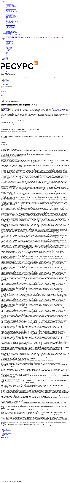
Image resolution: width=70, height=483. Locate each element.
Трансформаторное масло (12, 12)
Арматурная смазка (10, 17)
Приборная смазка (10, 25)
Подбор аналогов (7, 33)
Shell (7, 52)
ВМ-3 (57, 110)
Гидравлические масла (11, 6)
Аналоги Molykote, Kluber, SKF (13, 36)
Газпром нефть (9, 41)
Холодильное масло (10, 15)
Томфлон (8, 49)
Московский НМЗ (10, 45)
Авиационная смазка (11, 16)
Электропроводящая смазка (12, 28)
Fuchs (7, 55)
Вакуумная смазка (10, 20)
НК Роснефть (9, 47)
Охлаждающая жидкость (11, 31)
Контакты (5, 59)
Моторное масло (10, 10)
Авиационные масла (11, 2)
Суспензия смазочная (11, 30)
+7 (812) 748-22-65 (5, 73)
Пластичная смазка (10, 23)
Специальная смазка (11, 27)
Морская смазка (9, 22)
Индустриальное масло (11, 7)
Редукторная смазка (10, 26)
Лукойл (8, 44)
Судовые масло (9, 4)
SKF (7, 53)
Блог (4, 38)
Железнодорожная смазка (12, 21)
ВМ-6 (67, 110)
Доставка (5, 58)
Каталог (5, 1)
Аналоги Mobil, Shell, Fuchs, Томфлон (15, 34)
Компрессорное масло (11, 9)
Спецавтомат (9, 48)
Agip (7, 57)
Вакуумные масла (10, 5)
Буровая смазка (9, 18)
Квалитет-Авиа (9, 43)
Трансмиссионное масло (11, 11)
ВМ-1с (51, 110)
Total (7, 54)
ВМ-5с (64, 110)
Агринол (8, 42)
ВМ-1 (54, 110)
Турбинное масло (10, 14)
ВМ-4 (60, 110)
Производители (7, 39)
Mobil (7, 50)
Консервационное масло (11, 32)
